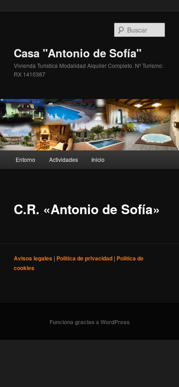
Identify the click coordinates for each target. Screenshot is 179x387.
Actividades (63, 159)
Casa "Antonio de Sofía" (77, 53)
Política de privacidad (85, 258)
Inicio (98, 159)
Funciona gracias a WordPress (90, 322)
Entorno (25, 159)
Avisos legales (34, 258)
